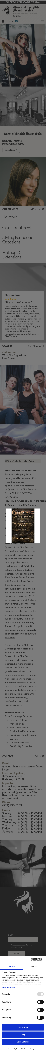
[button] (37, 511)
